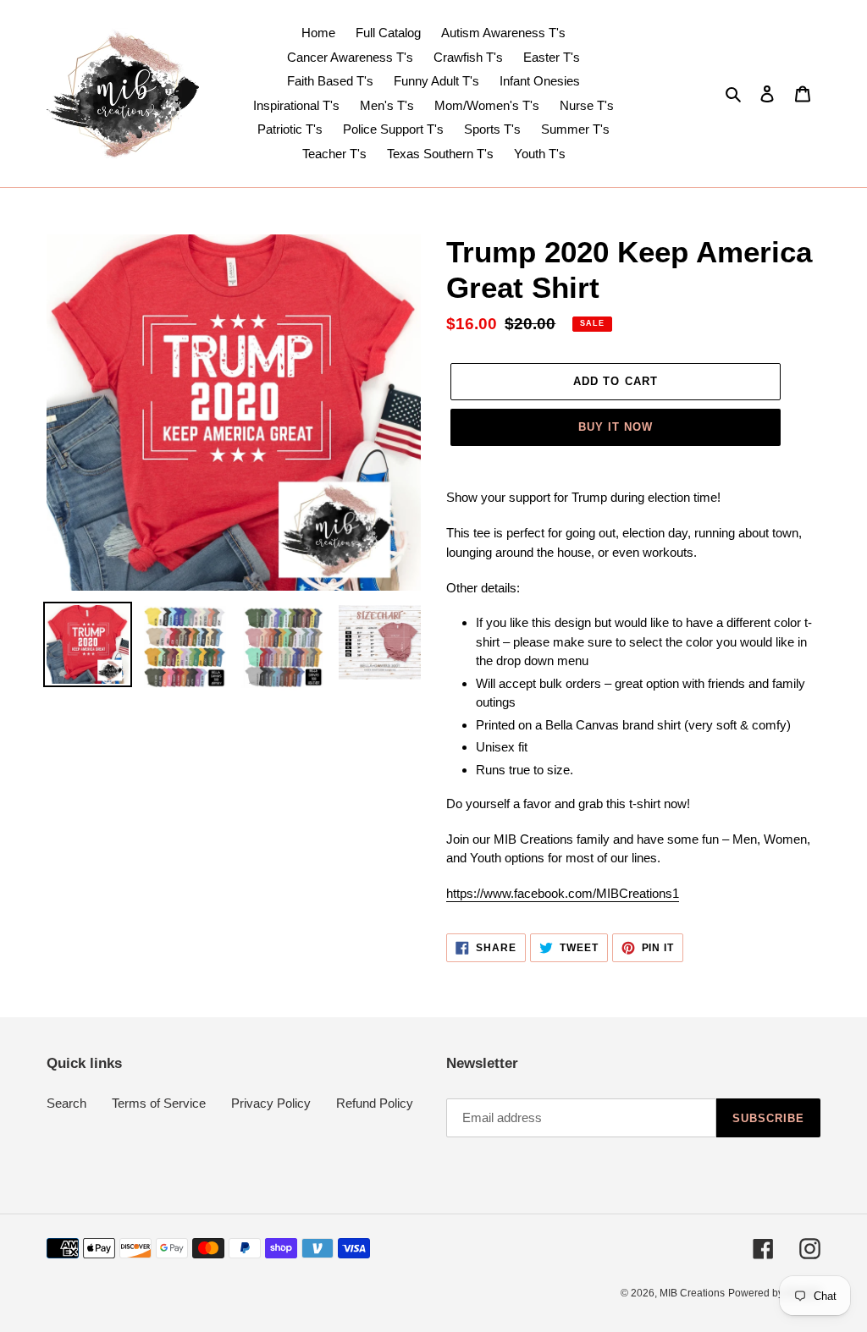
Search (66, 1103)
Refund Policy (374, 1103)
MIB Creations (692, 1293)
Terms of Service (159, 1103)
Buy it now (615, 427)
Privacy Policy (271, 1103)
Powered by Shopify (774, 1293)
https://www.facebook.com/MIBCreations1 (562, 893)
